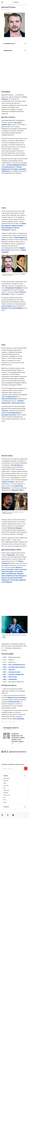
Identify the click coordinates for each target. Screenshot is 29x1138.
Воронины (5, 171)
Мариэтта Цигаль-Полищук (11, 568)
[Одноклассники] (5, 752)
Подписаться (26, 768)
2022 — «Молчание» (10, 677)
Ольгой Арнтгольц (17, 403)
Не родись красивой (18, 169)
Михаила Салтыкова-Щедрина (12, 308)
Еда (4, 797)
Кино (12, 743)
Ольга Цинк (18, 571)
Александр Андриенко (18, 580)
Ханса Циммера (18, 718)
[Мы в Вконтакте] (2, 815)
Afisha (23, 274)
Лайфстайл (6, 790)
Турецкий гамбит (17, 490)
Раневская (10, 555)
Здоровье (5, 792)
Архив (4, 802)
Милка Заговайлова (9, 573)
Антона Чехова (6, 306)
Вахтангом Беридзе (15, 528)
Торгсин (5, 410)
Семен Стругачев (20, 569)
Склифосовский (8, 167)
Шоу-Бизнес (6, 778)
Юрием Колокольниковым (16, 697)
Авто (4, 788)
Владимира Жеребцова (14, 288)
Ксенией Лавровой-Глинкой (16, 165)
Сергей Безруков (7, 228)
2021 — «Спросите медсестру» (13, 674)
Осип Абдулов (7, 582)
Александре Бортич (14, 413)
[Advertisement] (14, 74)
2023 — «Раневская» (10, 679)
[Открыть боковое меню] (2, 2)
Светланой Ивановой (8, 399)
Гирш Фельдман (7, 571)
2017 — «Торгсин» (9, 669)
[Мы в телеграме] (7, 815)
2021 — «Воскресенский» (11, 672)
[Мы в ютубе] (13, 815)
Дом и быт (6, 785)
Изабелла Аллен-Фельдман (16, 576)
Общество (6, 780)
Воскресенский (14, 702)
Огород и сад (6, 795)
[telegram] (8, 752)
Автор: (8, 721)
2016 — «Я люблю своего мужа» (14, 667)
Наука (4, 783)
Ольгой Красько (16, 465)
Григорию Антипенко (9, 415)
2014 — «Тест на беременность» (14, 664)
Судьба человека (8, 482)
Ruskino (4, 513)
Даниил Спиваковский (9, 578)
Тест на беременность (10, 396)
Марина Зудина (17, 225)
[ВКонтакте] (2, 752)
